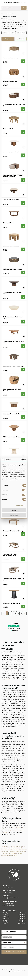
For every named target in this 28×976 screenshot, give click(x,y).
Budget (12, 32)
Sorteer (21, 39)
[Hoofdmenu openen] (2, 3)
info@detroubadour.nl (11, 898)
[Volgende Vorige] (25, 613)
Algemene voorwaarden (14, 971)
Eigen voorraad (21, 32)
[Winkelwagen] (25, 2)
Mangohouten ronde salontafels (12, 853)
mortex (19, 752)
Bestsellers (5, 32)
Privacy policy (22, 969)
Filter (8, 39)
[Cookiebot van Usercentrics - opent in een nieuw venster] (20, 460)
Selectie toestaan (14, 515)
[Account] (22, 2)
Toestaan (14, 510)
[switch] (24, 490)
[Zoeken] (24, 8)
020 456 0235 (8, 887)
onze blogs (15, 827)
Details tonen (19, 505)
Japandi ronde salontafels (9, 855)
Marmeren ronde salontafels (17, 851)
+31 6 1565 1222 (8, 892)
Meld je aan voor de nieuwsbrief (14, 951)
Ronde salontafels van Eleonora (10, 846)
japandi (8, 679)
